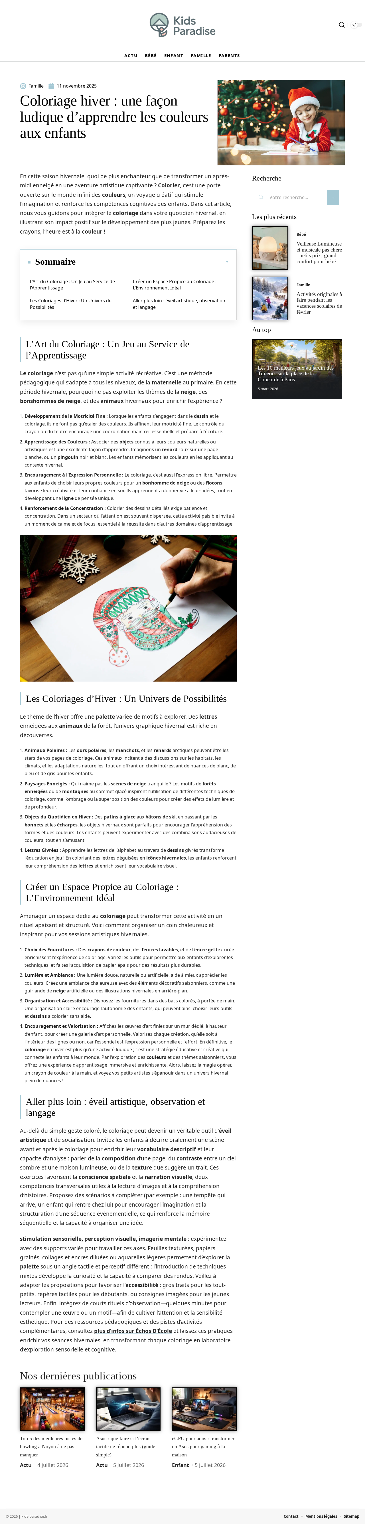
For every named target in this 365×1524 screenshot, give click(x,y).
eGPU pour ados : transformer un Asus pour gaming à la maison (203, 1447)
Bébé (301, 234)
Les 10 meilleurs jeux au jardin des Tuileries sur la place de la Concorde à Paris (296, 374)
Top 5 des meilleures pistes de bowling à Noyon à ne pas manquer (51, 1447)
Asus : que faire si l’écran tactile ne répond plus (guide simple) (125, 1447)
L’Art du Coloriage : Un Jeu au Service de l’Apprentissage (72, 284)
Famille (303, 284)
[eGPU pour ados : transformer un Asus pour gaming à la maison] (204, 1409)
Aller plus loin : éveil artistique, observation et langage (179, 303)
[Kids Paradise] (182, 25)
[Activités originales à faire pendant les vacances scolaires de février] (270, 298)
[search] (342, 25)
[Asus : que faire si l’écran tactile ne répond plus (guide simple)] (128, 1409)
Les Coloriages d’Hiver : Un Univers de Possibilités (70, 303)
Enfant (180, 1465)
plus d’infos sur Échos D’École (133, 1331)
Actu (26, 1465)
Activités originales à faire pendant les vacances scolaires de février (319, 303)
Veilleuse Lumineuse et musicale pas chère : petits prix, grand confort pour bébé (319, 252)
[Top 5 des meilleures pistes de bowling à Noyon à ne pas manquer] (52, 1409)
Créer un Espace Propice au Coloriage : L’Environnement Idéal (174, 284)
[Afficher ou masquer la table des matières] (152, 261)
